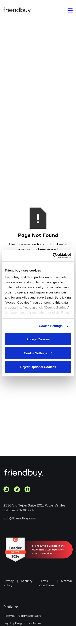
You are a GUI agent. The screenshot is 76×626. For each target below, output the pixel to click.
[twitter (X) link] (17, 489)
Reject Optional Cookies (38, 367)
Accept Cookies (38, 339)
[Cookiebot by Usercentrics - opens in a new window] (53, 255)
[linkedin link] (6, 489)
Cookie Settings (51, 325)
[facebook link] (27, 489)
